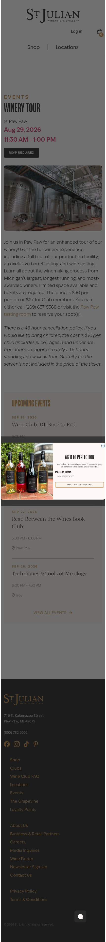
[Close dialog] (103, 445)
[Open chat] (80, 916)
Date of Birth (63, 472)
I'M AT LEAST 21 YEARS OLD (79, 484)
